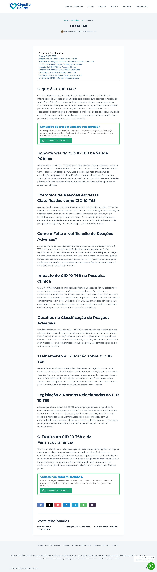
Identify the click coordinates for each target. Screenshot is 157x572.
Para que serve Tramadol (105, 527)
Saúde (113, 6)
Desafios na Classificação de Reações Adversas (59, 70)
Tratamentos (141, 6)
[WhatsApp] (83, 505)
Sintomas (127, 6)
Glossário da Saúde (53, 545)
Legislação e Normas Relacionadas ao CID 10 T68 (60, 75)
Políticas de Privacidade (81, 545)
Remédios (102, 6)
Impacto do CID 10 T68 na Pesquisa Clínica (57, 67)
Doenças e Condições (74, 6)
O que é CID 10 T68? (47, 56)
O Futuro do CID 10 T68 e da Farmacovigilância (59, 78)
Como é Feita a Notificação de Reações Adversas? (61, 64)
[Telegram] (75, 505)
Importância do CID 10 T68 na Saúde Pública (58, 59)
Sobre (40, 545)
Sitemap (66, 545)
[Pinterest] (57, 505)
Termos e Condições (101, 545)
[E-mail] (92, 505)
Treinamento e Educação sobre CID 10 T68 (57, 73)
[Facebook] (40, 505)
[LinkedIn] (66, 505)
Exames (91, 6)
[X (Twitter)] (49, 505)
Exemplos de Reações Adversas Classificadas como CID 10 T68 (66, 62)
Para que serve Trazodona (78, 527)
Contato (115, 545)
